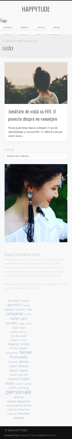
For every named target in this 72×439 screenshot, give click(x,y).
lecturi (14, 371)
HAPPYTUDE (36, 8)
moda (9, 383)
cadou (30, 309)
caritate (27, 314)
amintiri (41, 27)
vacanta (18, 418)
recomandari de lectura (18, 405)
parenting (22, 387)
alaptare (24, 27)
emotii (13, 348)
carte (14, 318)
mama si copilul (19, 379)
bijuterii (9, 309)
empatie (23, 348)
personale (18, 392)
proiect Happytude (18, 401)
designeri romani (18, 340)
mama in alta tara (19, 374)
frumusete (18, 357)
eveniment (12, 353)
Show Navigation (58, 34)
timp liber (24, 413)
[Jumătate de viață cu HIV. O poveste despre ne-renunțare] (36, 83)
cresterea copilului (18, 331)
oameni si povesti (24, 383)
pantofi (12, 387)
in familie (12, 361)
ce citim (11, 323)
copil (22, 327)
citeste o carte (24, 323)
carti (23, 318)
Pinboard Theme (28, 435)
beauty (56, 27)
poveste (19, 397)
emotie (25, 344)
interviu (24, 362)
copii (15, 327)
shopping (11, 413)
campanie (14, 314)
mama (23, 370)
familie (25, 352)
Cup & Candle (19, 336)
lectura (23, 366)
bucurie (20, 309)
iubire (13, 366)
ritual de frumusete (19, 409)
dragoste (13, 344)
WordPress (50, 435)
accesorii (7, 27)
